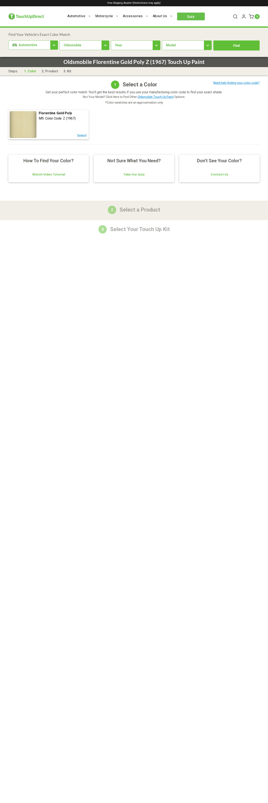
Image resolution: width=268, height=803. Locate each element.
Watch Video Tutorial (48, 174)
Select (81, 135)
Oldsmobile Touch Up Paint (156, 97)
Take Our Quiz (134, 174)
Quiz (191, 17)
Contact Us (219, 174)
